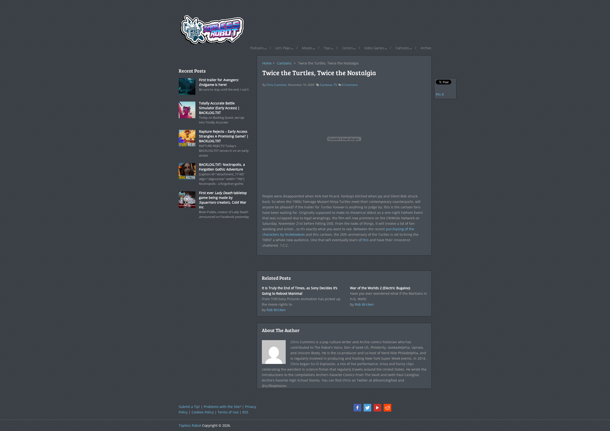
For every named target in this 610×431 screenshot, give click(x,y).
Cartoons (402, 48)
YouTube (377, 407)
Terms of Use (228, 412)
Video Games (374, 48)
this (366, 240)
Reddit (387, 407)
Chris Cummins (276, 85)
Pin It (440, 94)
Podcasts (257, 48)
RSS (245, 412)
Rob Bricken (276, 310)
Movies (307, 48)
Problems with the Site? (222, 406)
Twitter (367, 407)
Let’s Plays (282, 48)
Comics (347, 48)
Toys (327, 48)
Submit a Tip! (189, 406)
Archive (426, 48)
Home (267, 63)
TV (335, 85)
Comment (349, 85)
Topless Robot (190, 425)
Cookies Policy (203, 412)
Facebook (357, 407)
